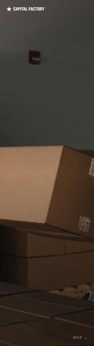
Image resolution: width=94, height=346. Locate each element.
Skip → (80, 337)
